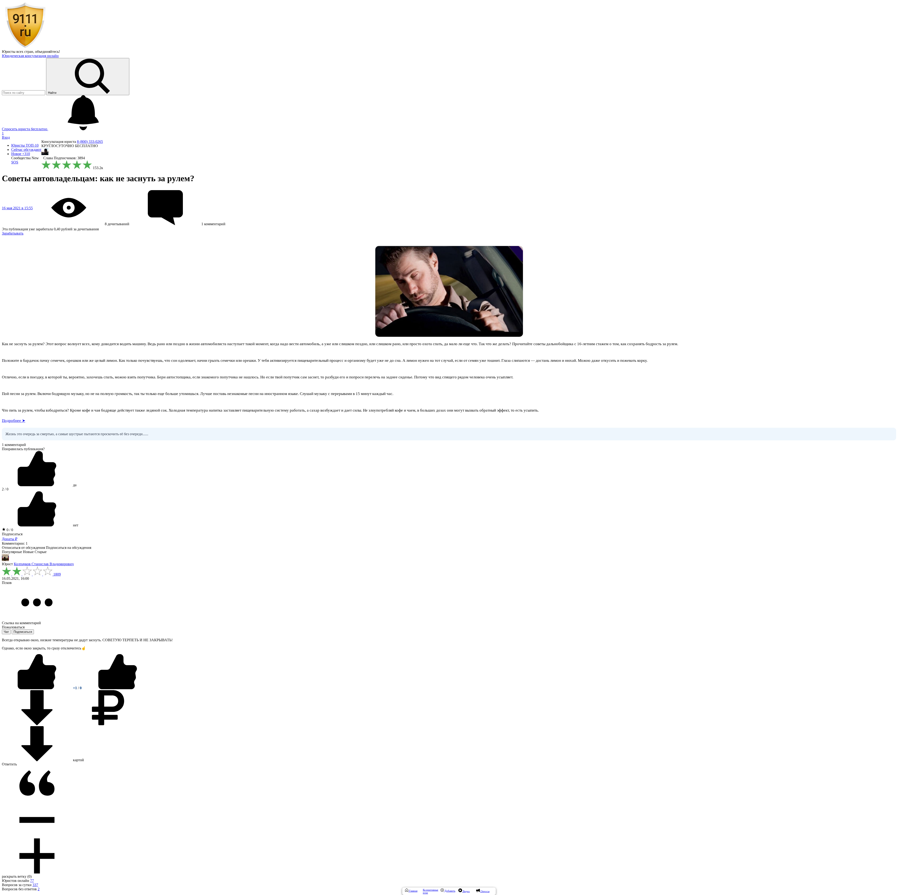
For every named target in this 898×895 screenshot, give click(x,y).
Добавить (449, 890)
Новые (28, 552)
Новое (20, 154)
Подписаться (12, 534)
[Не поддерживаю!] (118, 688)
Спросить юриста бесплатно (25, 129)
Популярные (12, 552)
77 (32, 881)
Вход (6, 137)
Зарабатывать (12, 233)
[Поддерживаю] (37, 688)
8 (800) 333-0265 (90, 142)
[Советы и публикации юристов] (25, 47)
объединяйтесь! (47, 52)
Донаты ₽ (9, 539)
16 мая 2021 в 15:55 (17, 208)
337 (35, 885)
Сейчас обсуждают (26, 150)
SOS (14, 162)
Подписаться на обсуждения (68, 548)
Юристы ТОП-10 (25, 145)
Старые (41, 552)
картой (78, 760)
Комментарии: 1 (15, 543)
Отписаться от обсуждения (23, 548)
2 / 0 (5, 489)
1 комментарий (14, 445)
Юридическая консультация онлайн (30, 56)
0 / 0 (9, 530)
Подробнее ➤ (13, 420)
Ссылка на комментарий (21, 623)
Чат (6, 632)
